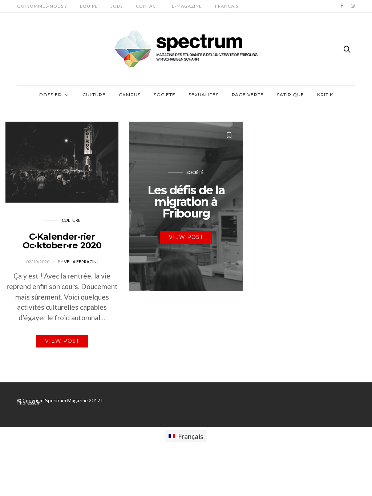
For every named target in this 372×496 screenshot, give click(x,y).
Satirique (290, 94)
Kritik (325, 94)
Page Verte (248, 94)
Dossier (50, 94)
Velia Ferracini (81, 261)
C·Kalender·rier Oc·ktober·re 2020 (62, 241)
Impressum (29, 403)
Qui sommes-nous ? (42, 6)
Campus (130, 94)
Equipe (89, 6)
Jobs (117, 6)
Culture (94, 94)
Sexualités (204, 94)
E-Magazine (187, 6)
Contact (147, 6)
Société (164, 94)
